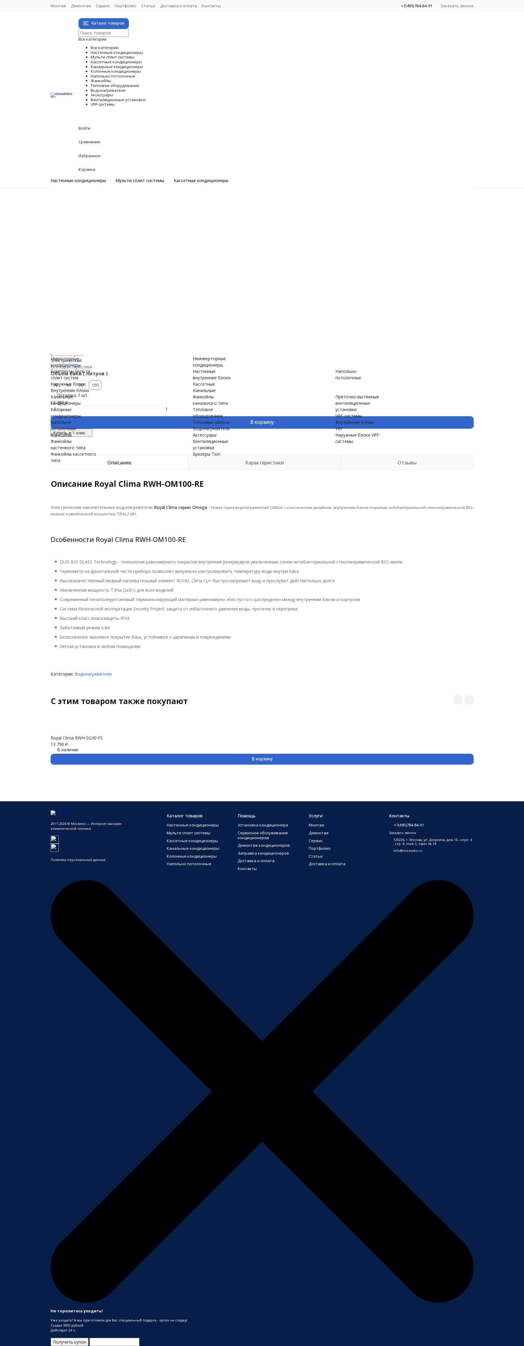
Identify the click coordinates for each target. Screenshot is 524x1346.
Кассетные (204, 384)
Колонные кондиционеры (146, 252)
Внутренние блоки (94, 233)
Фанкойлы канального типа (103, 284)
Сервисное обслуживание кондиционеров (263, 835)
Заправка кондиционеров (263, 853)
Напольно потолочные (139, 259)
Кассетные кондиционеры (201, 180)
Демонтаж (81, 5)
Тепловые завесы (93, 297)
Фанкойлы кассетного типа (103, 278)
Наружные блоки (92, 227)
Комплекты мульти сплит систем (109, 221)
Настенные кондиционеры (78, 180)
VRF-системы (107, 335)
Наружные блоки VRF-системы (106, 348)
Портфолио (125, 5)
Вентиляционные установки (154, 316)
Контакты (211, 5)
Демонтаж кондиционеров (264, 845)
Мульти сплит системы (140, 180)
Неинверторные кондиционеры (107, 208)
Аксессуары (103, 310)
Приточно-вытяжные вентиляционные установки (126, 329)
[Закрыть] (262, 1301)
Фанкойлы (99, 265)
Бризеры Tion (88, 322)
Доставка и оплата (178, 5)
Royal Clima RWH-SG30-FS (77, 738)
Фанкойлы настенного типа (103, 271)
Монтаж (58, 5)
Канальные (204, 390)
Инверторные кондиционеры (105, 201)
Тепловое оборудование (145, 291)
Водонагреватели (123, 303)
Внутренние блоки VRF (98, 341)
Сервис (103, 5)
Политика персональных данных (78, 859)
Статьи (148, 5)
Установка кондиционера (263, 825)
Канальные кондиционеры (149, 246)
